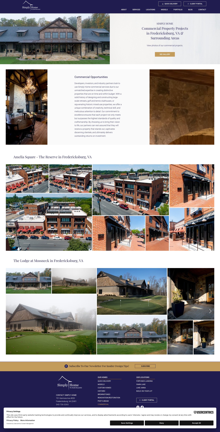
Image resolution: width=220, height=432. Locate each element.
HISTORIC (101, 391)
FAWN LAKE (141, 384)
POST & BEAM (103, 401)
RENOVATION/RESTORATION (109, 398)
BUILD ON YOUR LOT (144, 391)
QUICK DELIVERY (104, 381)
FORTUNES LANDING (144, 381)
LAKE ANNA (141, 388)
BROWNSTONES (104, 394)
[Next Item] (210, 207)
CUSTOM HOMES (104, 388)
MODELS (101, 384)
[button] (136, 9)
